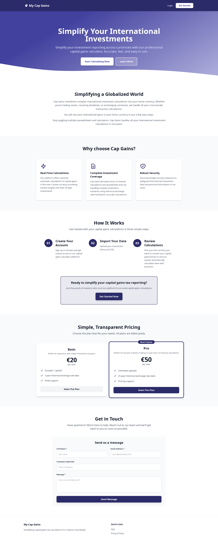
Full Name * (62, 449)
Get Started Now (109, 296)
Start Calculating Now (97, 61)
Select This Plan (71, 389)
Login (170, 5)
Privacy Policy (117, 533)
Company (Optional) (65, 461)
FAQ (113, 529)
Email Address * (117, 449)
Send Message (109, 499)
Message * (61, 474)
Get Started (184, 5)
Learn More (126, 61)
